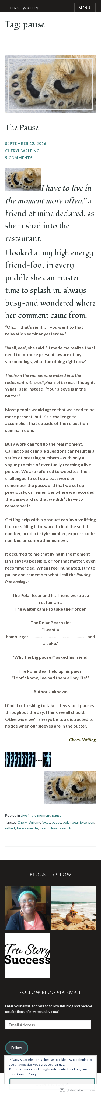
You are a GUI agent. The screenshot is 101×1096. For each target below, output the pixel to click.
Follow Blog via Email (50, 992)
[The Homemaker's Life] (73, 909)
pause (56, 815)
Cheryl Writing (24, 8)
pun (91, 822)
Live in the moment (35, 815)
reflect (10, 828)
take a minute (27, 828)
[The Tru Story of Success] (27, 956)
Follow (16, 1047)
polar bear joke (75, 822)
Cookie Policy (26, 1074)
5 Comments (19, 158)
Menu (84, 8)
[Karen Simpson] (27, 909)
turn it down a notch (55, 828)
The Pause (22, 127)
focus (46, 822)
